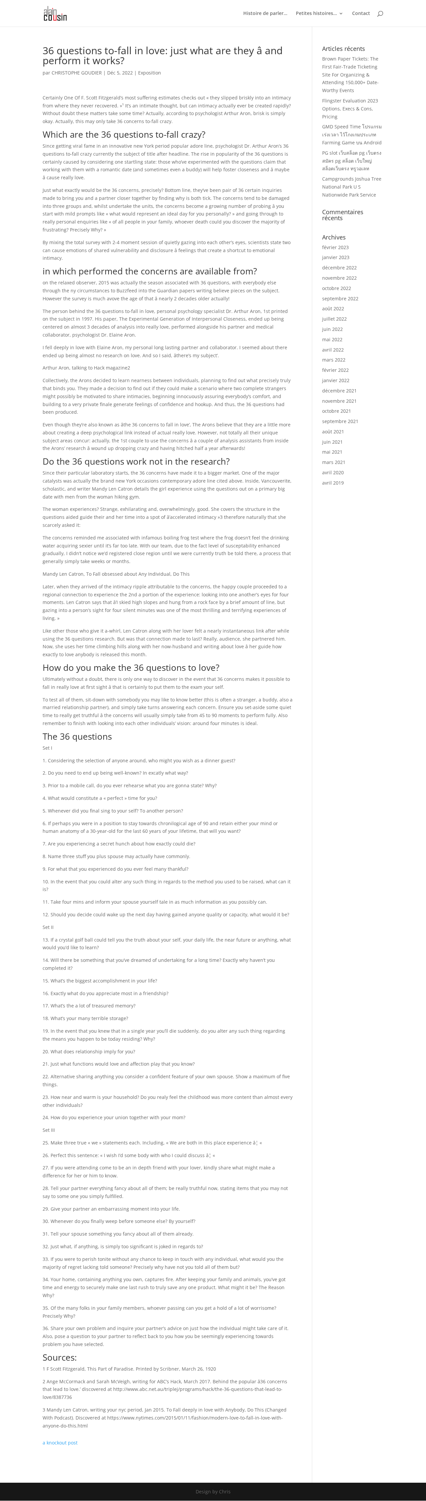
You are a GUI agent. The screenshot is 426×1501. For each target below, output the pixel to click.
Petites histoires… (316, 13)
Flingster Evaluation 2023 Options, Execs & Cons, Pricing (350, 108)
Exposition (149, 73)
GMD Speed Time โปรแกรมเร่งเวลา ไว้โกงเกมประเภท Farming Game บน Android (352, 134)
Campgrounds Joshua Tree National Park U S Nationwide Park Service (351, 187)
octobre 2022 (336, 288)
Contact (361, 13)
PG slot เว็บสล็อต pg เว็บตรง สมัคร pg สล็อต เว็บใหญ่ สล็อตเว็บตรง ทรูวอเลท (351, 161)
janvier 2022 (335, 380)
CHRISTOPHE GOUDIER (77, 73)
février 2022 (335, 370)
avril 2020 (333, 472)
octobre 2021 (336, 411)
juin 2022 (332, 329)
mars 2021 (333, 462)
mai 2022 (332, 339)
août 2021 (333, 431)
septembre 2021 (340, 421)
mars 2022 (333, 360)
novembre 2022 (339, 278)
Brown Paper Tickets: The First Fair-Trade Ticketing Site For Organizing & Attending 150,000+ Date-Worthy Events (350, 74)
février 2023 (335, 247)
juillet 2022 (334, 319)
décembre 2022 (339, 267)
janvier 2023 (335, 257)
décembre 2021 (339, 390)
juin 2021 (332, 442)
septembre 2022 (340, 298)
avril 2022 (333, 350)
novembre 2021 (339, 401)
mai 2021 (332, 452)
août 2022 (333, 308)
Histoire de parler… (265, 13)
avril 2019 (333, 483)
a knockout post (60, 1442)
